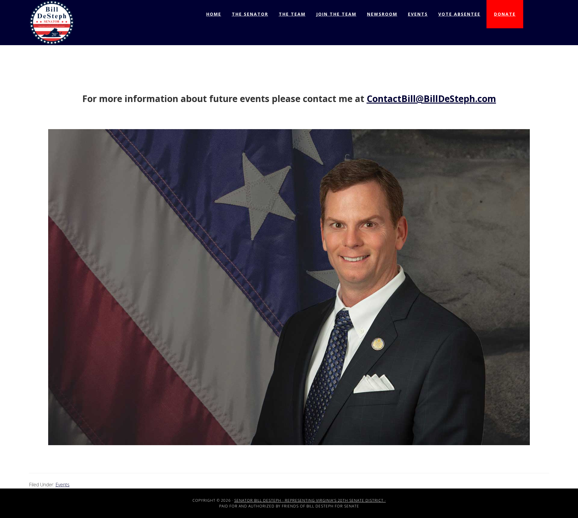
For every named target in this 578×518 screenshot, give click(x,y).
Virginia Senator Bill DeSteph (51, 22)
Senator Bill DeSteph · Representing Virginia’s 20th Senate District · (310, 500)
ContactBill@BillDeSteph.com (431, 98)
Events (62, 484)
